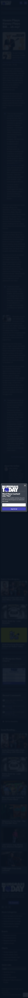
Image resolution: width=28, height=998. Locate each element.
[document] (14, 499)
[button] (25, 485)
